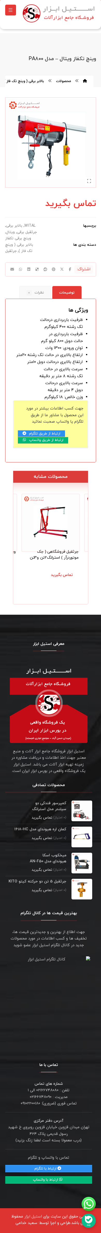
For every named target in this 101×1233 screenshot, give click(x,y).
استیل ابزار (33, 1216)
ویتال (10, 232)
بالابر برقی (14, 225)
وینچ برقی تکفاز (18, 238)
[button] (10, 10)
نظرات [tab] (36, 292)
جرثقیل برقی (27, 232)
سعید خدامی (26, 1223)
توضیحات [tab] (67, 292)
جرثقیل (11, 251)
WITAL (29, 225)
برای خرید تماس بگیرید (56, 581)
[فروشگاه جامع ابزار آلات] (59, 13)
